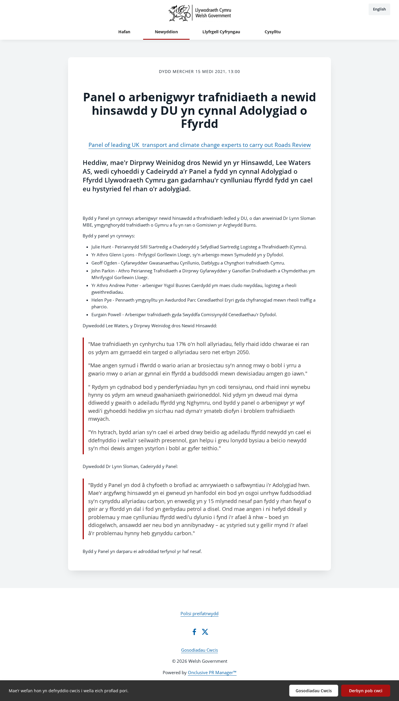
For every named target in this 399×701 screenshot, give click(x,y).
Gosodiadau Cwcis (199, 650)
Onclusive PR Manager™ (212, 672)
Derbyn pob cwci (365, 690)
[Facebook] (194, 632)
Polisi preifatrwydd (199, 613)
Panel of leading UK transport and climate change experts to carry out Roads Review (200, 145)
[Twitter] (205, 632)
